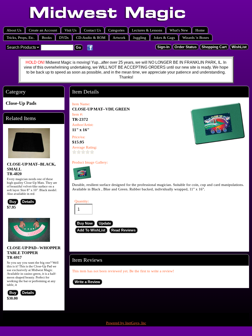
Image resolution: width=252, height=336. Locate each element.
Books (47, 37)
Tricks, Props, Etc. (20, 37)
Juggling (139, 37)
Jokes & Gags (164, 37)
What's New (179, 30)
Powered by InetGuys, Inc (126, 323)
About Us (14, 30)
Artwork (119, 37)
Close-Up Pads (21, 103)
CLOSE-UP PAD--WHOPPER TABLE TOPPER (34, 250)
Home (200, 30)
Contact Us (92, 30)
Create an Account (43, 30)
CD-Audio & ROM (90, 37)
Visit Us (70, 30)
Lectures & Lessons (147, 30)
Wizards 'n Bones (195, 37)
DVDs (64, 37)
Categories (116, 30)
